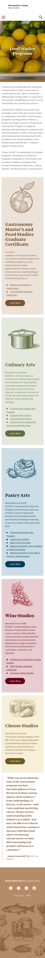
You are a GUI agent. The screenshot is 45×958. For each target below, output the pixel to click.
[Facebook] (11, 888)
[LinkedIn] (27, 888)
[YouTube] (34, 888)
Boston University (22, 873)
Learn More (15, 303)
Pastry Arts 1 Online (19, 539)
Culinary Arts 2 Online (20, 419)
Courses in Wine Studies (22, 673)
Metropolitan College (22, 881)
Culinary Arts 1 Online (20, 415)
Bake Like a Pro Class (20, 542)
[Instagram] (19, 888)
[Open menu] (3, 17)
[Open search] (41, 17)
